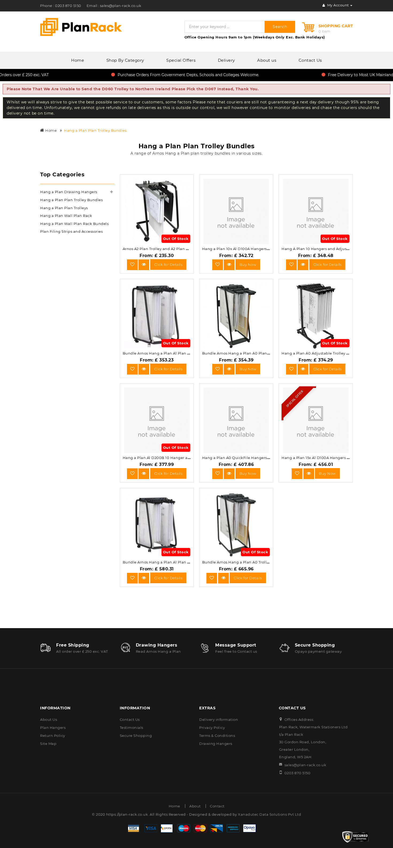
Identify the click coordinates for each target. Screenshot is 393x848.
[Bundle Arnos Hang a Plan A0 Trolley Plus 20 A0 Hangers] (223, 578)
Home (77, 60)
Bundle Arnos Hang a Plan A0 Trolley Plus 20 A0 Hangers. (255, 562)
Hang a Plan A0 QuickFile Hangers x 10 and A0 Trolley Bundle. (260, 458)
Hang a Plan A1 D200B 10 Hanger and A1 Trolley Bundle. (175, 458)
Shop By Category (125, 60)
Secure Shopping (136, 735)
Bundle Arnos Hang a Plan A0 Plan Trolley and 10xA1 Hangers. (259, 353)
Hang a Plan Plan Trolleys (64, 208)
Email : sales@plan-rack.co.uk (114, 5)
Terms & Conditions (217, 735)
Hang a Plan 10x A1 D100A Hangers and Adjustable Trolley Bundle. (264, 249)
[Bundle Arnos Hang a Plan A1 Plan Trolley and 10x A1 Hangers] (143, 369)
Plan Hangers (53, 727)
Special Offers (180, 60)
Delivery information (218, 719)
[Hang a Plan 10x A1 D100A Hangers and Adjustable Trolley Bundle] (229, 264)
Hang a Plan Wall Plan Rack (66, 215)
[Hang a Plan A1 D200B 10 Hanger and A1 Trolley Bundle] (143, 473)
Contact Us (310, 60)
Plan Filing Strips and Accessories (71, 231)
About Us (48, 719)
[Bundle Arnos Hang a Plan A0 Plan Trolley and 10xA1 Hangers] (229, 369)
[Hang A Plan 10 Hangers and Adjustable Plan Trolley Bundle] (303, 264)
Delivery (226, 60)
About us (266, 60)
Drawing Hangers (215, 743)
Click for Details (168, 264)
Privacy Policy (212, 727)
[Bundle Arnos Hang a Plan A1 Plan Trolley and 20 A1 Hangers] (143, 578)
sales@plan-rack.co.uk (305, 765)
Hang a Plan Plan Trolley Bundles (95, 130)
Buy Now (248, 264)
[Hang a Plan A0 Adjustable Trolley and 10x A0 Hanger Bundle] (303, 369)
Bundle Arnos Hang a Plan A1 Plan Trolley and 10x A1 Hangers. (180, 353)
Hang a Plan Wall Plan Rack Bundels (74, 223)
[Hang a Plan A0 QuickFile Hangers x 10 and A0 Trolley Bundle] (229, 473)
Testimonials (131, 727)
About (195, 806)
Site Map (48, 743)
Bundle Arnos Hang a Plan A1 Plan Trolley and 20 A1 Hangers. (179, 562)
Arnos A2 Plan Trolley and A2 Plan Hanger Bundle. (169, 249)
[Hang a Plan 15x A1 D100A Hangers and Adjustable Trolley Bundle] (308, 473)
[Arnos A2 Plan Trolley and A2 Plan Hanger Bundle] (143, 264)
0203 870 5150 (297, 773)
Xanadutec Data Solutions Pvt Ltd (269, 814)
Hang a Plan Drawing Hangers (68, 192)
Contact (217, 806)
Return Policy (52, 735)
